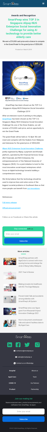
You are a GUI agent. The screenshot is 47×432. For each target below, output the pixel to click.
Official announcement (11, 208)
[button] (43, 3)
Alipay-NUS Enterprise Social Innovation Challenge (22, 148)
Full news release (9, 202)
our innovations (33, 188)
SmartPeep (7, 119)
